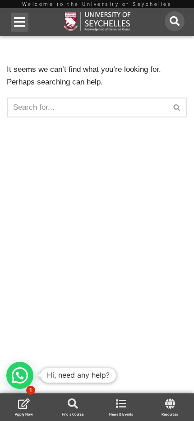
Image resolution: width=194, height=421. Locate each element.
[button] (19, 22)
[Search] (177, 107)
